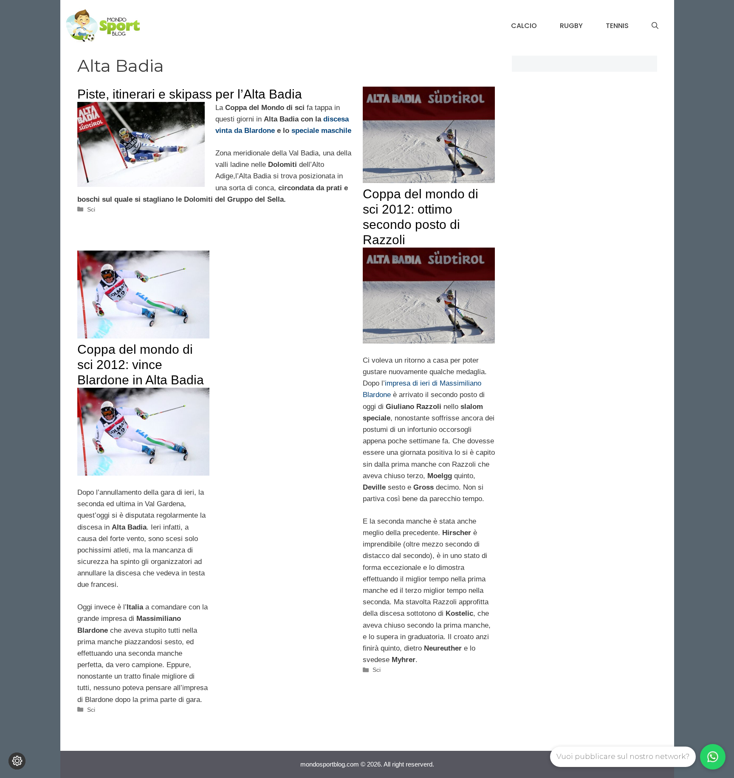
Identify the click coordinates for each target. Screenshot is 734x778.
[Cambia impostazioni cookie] (16, 761)
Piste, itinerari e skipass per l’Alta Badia (189, 94)
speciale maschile (321, 131)
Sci (91, 209)
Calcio (524, 26)
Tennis (617, 26)
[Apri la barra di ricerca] (655, 26)
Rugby (571, 26)
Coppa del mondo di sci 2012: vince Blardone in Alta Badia (140, 364)
